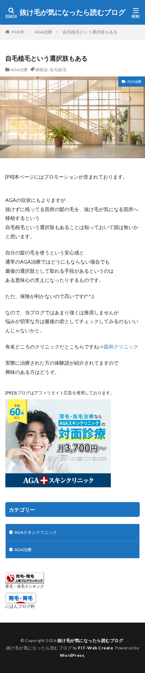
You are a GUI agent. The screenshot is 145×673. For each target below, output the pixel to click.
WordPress (72, 655)
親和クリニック (121, 347)
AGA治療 (43, 32)
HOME (17, 32)
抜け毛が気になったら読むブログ (72, 12)
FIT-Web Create (95, 647)
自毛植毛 (58, 69)
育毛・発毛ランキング (24, 586)
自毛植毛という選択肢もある (90, 32)
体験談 (41, 69)
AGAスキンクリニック (35, 532)
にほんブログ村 (20, 606)
